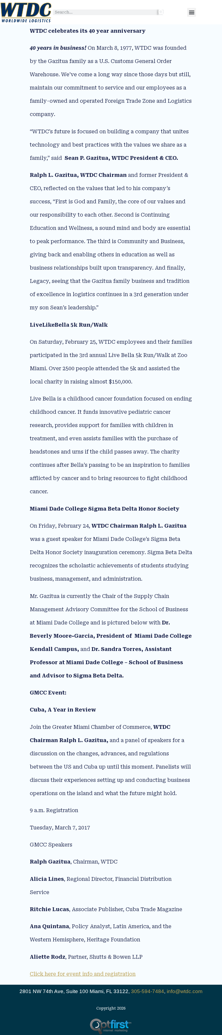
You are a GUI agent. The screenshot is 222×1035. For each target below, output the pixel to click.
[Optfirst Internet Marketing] (111, 1026)
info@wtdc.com (185, 991)
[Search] (161, 12)
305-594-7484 (147, 991)
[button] (191, 12)
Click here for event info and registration (83, 974)
